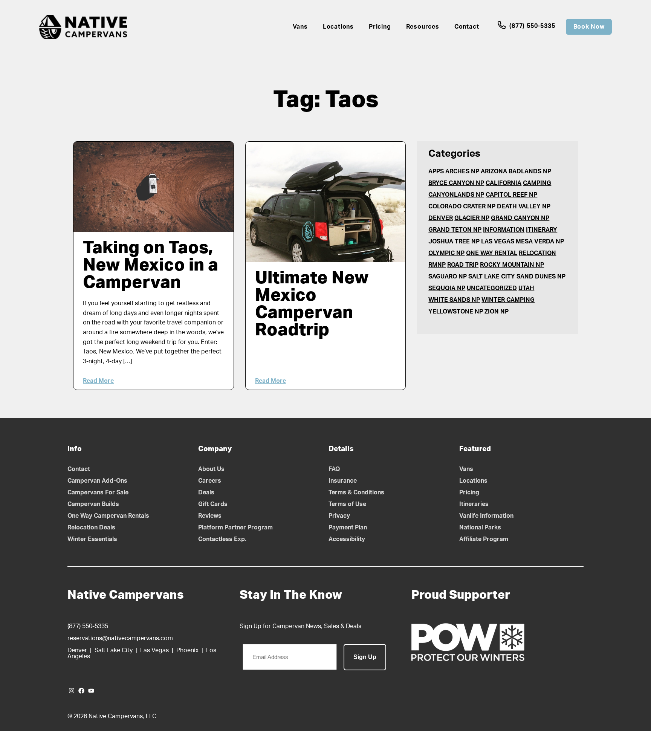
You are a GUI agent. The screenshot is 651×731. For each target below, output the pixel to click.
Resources (422, 27)
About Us (211, 469)
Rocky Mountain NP (512, 265)
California (503, 183)
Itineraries (474, 504)
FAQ (334, 469)
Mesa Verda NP (540, 242)
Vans (300, 27)
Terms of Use (347, 504)
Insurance (343, 481)
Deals (206, 492)
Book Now (589, 27)
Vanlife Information (486, 516)
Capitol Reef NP (511, 195)
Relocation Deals (91, 528)
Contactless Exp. (222, 539)
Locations (338, 27)
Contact (466, 27)
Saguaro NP (447, 277)
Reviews (210, 516)
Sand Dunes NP (541, 277)
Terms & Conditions (356, 492)
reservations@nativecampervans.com (120, 638)
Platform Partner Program (235, 528)
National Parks (480, 528)
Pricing (380, 27)
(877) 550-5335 (531, 26)
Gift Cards (213, 504)
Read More (98, 381)
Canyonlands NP (456, 195)
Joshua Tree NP (454, 242)
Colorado (445, 206)
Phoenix (187, 650)
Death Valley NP (523, 206)
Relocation (537, 253)
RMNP (437, 265)
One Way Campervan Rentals (108, 516)
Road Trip (462, 265)
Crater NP (479, 206)
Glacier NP (471, 218)
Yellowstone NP (455, 312)
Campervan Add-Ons (97, 481)
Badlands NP (530, 171)
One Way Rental (491, 253)
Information (503, 230)
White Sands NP (454, 300)
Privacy (339, 516)
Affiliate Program (483, 539)
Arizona (494, 171)
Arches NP (462, 171)
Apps (436, 171)
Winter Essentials (92, 539)
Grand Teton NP (454, 230)
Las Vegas (497, 242)
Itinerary (541, 230)
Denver (440, 218)
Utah (526, 288)
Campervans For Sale (97, 492)
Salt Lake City (491, 277)
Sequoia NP (446, 288)
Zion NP (496, 312)
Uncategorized (492, 288)
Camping (537, 183)
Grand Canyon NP (520, 218)
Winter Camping (508, 300)
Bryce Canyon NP (456, 183)
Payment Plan (348, 528)
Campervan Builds (93, 504)
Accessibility (347, 539)
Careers (209, 481)
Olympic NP (446, 253)
